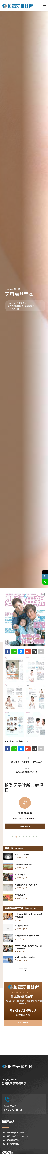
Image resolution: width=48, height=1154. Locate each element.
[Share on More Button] (41, 651)
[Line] (45, 582)
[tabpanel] (25, 811)
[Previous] (21, 970)
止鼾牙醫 (25, 813)
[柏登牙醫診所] (17, 5)
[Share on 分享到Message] (21, 651)
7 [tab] (33, 837)
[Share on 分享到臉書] (7, 651)
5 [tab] (26, 837)
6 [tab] (30, 837)
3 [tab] (20, 837)
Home (10, 303)
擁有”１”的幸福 (22, 854)
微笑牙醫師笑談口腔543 (16, 1136)
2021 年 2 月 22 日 (22, 920)
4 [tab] (23, 837)
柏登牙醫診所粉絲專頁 (16, 1132)
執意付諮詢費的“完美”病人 (26, 884)
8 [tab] (37, 837)
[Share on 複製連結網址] (34, 651)
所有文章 (20, 303)
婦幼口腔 (28, 306)
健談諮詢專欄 (12, 1140)
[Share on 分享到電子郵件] (27, 651)
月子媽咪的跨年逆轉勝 (23, 864)
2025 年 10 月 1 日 (22, 858)
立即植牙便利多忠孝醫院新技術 (27, 935)
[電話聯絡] (45, 576)
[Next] (25, 970)
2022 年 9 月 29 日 (22, 929)
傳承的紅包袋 (20, 894)
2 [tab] (16, 837)
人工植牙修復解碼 (22, 925)
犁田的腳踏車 (20, 874)
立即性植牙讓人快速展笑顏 (25, 957)
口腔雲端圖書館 (14, 306)
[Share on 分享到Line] (14, 651)
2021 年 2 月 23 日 (22, 939)
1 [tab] (13, 837)
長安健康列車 (12, 1143)
